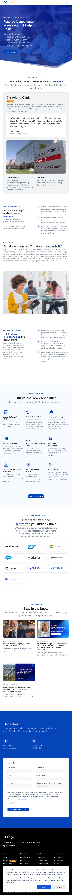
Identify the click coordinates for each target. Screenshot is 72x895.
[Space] (9, 837)
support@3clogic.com (10, 748)
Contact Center (41, 857)
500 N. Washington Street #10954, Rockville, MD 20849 (22, 843)
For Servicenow (25, 857)
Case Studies (60, 860)
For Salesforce (24, 863)
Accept (44, 887)
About (5, 857)
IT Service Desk (42, 860)
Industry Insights (8, 863)
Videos (58, 863)
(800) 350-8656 (10, 846)
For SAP (22, 860)
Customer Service (42, 863)
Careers (9, 860)
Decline (59, 887)
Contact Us (59, 857)
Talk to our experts (36, 496)
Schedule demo (10, 52)
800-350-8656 (36, 748)
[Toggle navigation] (67, 2)
